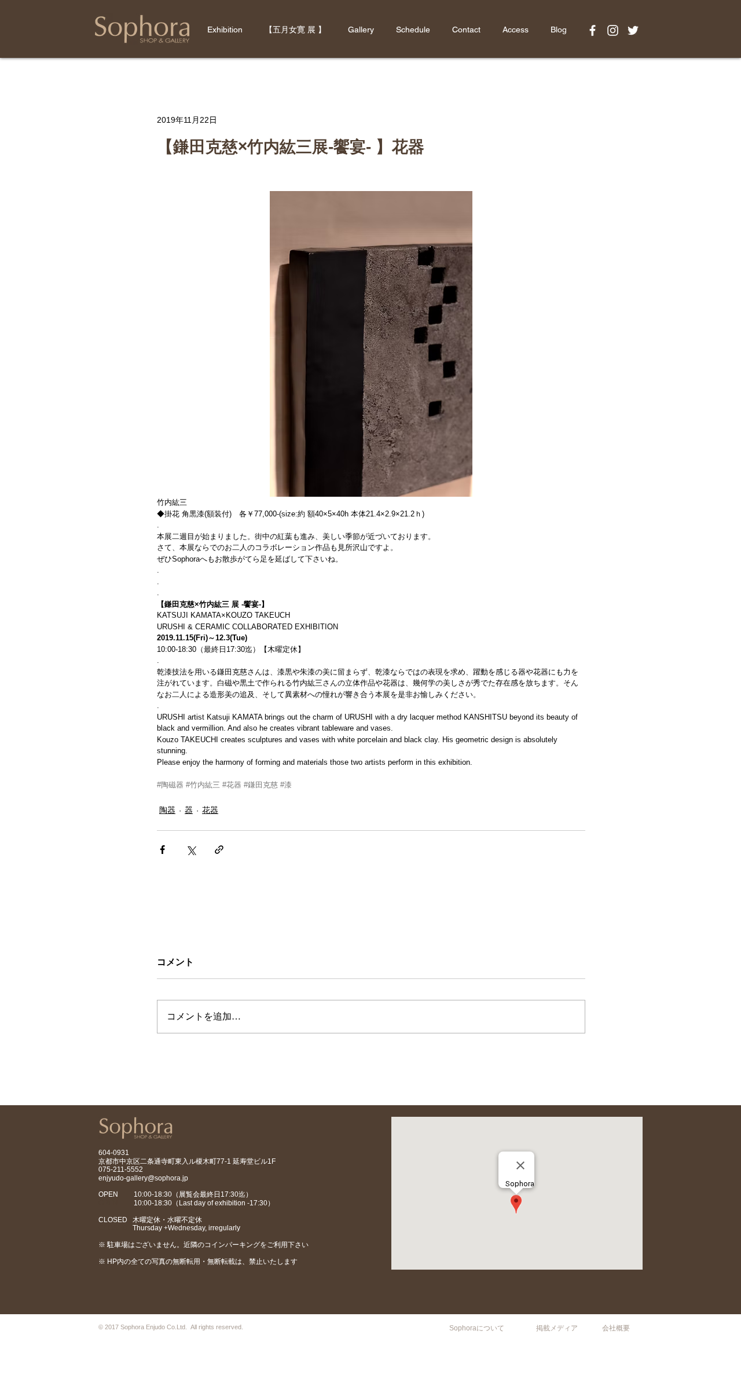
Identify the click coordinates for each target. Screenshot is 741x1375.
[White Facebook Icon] (592, 30)
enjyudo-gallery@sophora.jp (143, 1178)
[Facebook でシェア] (162, 849)
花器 (210, 810)
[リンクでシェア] (219, 849)
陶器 (167, 810)
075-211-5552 (120, 1169)
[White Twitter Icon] (633, 30)
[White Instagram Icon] (613, 30)
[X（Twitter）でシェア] (190, 849)
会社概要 (616, 1328)
